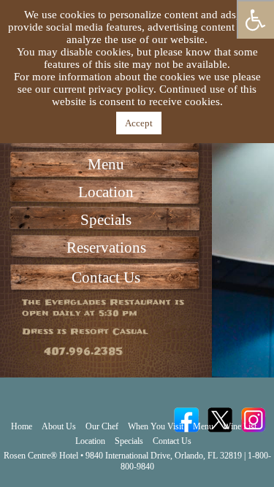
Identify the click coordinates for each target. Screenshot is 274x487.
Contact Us (106, 277)
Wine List (239, 426)
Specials (106, 220)
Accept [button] (139, 123)
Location (106, 192)
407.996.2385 (83, 351)
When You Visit (155, 426)
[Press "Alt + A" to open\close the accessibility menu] (255, 19)
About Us (59, 426)
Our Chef (101, 426)
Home (21, 426)
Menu (106, 164)
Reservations (106, 247)
